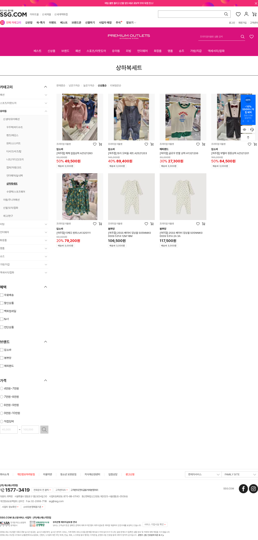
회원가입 (242, 22)
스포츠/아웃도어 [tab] (96, 51)
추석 (118, 22)
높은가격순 (88, 85)
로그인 (232, 22)
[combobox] (221, 36)
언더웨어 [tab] (142, 51)
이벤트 (52, 22)
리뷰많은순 (115, 85)
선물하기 (90, 22)
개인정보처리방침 (26, 474)
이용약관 (47, 474)
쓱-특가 (40, 22)
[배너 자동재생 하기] (248, 120)
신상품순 (102, 85)
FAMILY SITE (232, 474)
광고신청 (130, 474)
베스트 (64, 22)
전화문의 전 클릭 (41, 490)
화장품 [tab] (158, 51)
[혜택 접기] (45, 287)
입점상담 (112, 474)
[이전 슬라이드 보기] (243, 120)
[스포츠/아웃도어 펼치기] (46, 103)
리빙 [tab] (128, 51)
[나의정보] (246, 14)
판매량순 (60, 85)
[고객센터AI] (252, 129)
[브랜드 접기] (45, 342)
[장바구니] (254, 14)
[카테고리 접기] (45, 87)
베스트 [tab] (38, 51)
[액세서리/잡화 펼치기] (46, 272)
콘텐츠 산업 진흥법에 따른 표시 (150, 535)
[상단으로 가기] (248, 137)
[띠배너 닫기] (256, 3)
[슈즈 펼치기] (46, 256)
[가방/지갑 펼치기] (46, 264)
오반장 (28, 22)
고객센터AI (60, 490)
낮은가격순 (74, 85)
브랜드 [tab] (65, 51)
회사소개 (4, 474)
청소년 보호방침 (68, 474)
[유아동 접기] (46, 111)
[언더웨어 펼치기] (46, 232)
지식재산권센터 (92, 474)
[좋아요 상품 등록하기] (251, 36)
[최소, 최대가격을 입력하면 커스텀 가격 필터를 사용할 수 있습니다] (44, 430)
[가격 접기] (45, 380)
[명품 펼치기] (46, 248)
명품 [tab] (170, 51)
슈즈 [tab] (181, 51)
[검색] (226, 14)
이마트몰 (34, 14)
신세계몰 (46, 14)
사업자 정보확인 (9, 507)
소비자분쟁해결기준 (32, 507)
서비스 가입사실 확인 (154, 524)
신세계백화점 (61, 14)
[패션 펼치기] (46, 94)
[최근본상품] (244, 129)
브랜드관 (76, 22)
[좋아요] (238, 14)
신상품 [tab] (51, 51)
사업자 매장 (105, 22)
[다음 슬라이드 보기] (253, 120)
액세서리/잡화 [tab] (216, 51)
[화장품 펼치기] (46, 240)
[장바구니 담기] (100, 144)
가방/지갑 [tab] (196, 51)
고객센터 (254, 22)
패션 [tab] (78, 51)
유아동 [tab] (116, 51)
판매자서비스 (195, 474)
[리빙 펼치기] (46, 224)
